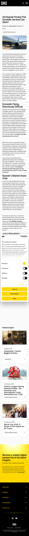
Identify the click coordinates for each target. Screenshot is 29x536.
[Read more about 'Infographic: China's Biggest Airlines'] (14, 338)
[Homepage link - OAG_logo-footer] (14, 524)
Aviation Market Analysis (9, 32)
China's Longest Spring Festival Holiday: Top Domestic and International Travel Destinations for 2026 (14, 390)
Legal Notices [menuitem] (18, 527)
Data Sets (5, 487)
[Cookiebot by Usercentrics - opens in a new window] (20, 236)
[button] (27, 3)
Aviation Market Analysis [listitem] (11, 397)
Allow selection (14, 293)
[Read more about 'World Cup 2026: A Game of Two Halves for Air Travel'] (14, 411)
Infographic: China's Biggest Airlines (12, 352)
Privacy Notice (21, 472)
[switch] (25, 268)
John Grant (12, 26)
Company (5, 497)
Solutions (5, 492)
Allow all (14, 289)
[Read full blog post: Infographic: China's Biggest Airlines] (24, 359)
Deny (14, 298)
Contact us (5, 508)
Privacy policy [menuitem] (10, 527)
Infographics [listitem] (8, 359)
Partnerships (6, 502)
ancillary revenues (16, 221)
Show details (20, 284)
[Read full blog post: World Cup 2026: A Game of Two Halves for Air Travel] (24, 432)
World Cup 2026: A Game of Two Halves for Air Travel (14, 426)
